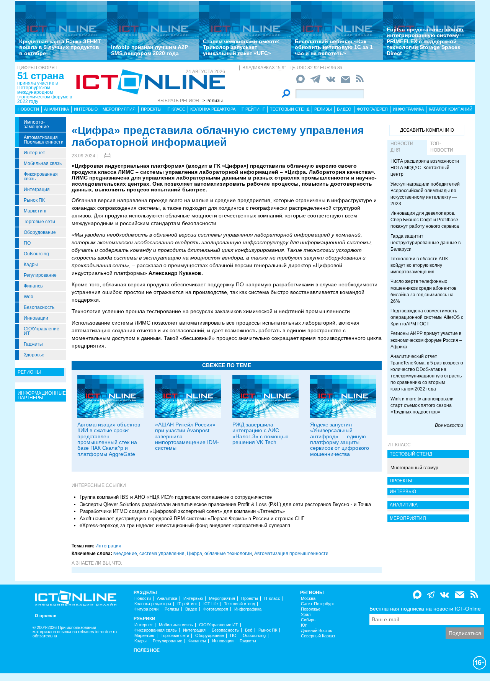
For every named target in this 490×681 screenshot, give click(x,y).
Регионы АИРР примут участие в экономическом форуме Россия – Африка (426, 340)
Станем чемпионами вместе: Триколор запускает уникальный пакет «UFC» (241, 47)
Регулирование (40, 275)
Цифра (194, 553)
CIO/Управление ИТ (41, 331)
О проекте (45, 616)
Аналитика (56, 109)
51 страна (40, 76)
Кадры (31, 264)
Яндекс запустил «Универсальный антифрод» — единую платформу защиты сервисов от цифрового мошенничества (339, 439)
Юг (304, 625)
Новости (28, 109)
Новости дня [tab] (401, 147)
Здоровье (34, 355)
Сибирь (308, 620)
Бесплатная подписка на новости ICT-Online (425, 608)
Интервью (86, 109)
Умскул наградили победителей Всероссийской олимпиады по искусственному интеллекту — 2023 (425, 193)
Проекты (151, 109)
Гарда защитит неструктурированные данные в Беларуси (425, 243)
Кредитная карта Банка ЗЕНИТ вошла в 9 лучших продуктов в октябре (60, 47)
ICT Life (210, 604)
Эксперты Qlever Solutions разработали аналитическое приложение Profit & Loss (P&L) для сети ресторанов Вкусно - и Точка (225, 504)
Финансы (34, 286)
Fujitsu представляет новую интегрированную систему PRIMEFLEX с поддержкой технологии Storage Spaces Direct (425, 41)
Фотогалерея (372, 109)
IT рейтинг (252, 109)
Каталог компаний (450, 109)
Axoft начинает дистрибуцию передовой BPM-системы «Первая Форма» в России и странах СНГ (192, 518)
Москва (308, 598)
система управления (162, 553)
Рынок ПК (34, 200)
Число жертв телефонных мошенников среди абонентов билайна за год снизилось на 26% (423, 291)
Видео (344, 109)
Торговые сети (39, 221)
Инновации (36, 318)
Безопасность (39, 307)
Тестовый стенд (289, 109)
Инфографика (408, 109)
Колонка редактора (212, 109)
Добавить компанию (427, 130)
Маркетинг (35, 211)
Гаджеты (33, 344)
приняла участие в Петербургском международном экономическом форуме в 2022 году (44, 92)
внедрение (125, 553)
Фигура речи (146, 609)
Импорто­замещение (36, 124)
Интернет (34, 152)
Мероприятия (119, 109)
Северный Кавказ (318, 636)
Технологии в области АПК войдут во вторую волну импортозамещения (419, 265)
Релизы (323, 109)
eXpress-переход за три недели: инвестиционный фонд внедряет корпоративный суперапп (185, 525)
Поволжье (310, 609)
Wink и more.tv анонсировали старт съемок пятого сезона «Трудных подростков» (422, 405)
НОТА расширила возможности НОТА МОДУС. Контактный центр (424, 167)
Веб (248, 630)
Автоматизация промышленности (44, 139)
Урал (305, 614)
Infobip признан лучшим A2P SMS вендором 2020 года (149, 50)
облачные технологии (228, 553)
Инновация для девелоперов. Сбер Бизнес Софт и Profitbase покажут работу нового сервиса (424, 220)
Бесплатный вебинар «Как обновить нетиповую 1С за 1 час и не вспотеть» (334, 47)
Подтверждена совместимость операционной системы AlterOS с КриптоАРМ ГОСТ (426, 317)
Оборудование (40, 232)
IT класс (176, 109)
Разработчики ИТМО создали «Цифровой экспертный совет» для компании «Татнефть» (182, 511)
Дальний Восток (316, 631)
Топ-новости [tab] (441, 147)
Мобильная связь (43, 163)
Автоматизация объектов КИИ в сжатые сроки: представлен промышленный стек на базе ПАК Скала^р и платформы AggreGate (108, 439)
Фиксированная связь (41, 176)
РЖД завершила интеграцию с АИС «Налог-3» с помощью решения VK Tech (260, 433)
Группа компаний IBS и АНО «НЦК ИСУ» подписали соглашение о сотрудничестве (176, 497)
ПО (27, 243)
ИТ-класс (399, 445)
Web (28, 296)
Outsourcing (36, 253)
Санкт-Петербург (317, 604)
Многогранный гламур (414, 467)
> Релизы (213, 100)
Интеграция (37, 189)
